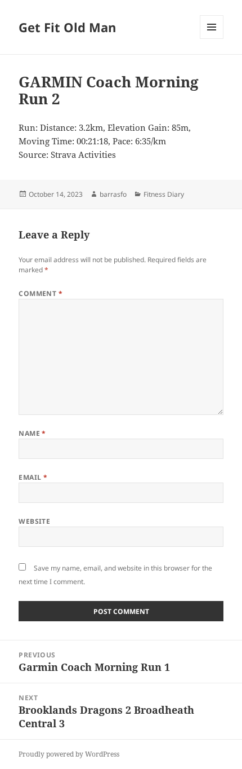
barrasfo (113, 194)
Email (33, 477)
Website (34, 521)
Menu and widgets (211, 38)
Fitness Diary (164, 194)
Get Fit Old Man (67, 27)
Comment (40, 293)
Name (32, 433)
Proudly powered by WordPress (69, 754)
